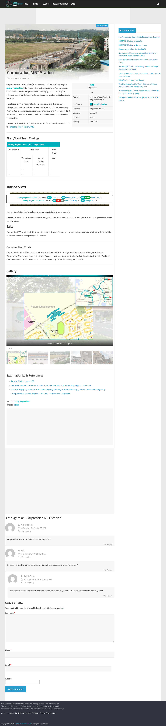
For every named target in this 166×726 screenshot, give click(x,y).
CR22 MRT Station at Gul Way (131, 41)
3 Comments (24, 78)
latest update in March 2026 (22, 127)
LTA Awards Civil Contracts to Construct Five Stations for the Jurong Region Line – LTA (51, 385)
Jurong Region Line (100, 104)
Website (8, 679)
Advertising (50, 713)
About (3, 713)
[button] (110, 310)
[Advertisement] (83, 16)
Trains (16, 405)
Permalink (26, 531)
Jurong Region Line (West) (28, 197)
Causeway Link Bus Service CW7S (132, 49)
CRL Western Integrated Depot (131, 80)
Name (8, 650)
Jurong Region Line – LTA (22, 381)
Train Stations (102, 25)
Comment (10, 613)
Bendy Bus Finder (60, 4)
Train (35, 4)
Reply (109, 544)
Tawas (55, 197)
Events (46, 4)
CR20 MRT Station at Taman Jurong (133, 45)
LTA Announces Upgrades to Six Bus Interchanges (139, 37)
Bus (26, 4)
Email (8, 665)
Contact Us (12, 713)
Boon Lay (95, 197)
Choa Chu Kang (71, 200)
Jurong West (71, 197)
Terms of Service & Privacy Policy (31, 713)
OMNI (73, 4)
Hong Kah (89, 200)
